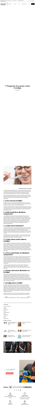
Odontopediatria (6, 314)
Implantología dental (6, 312)
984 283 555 (27, 294)
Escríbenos (24, 403)
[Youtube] (33, 0)
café (14, 262)
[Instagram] (31, 0)
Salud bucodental (6, 318)
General (5, 311)
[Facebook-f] (29, 0)
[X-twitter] (30, 0)
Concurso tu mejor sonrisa (7, 306)
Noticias (5, 313)
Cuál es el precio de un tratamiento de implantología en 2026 (12, 331)
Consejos (5, 307)
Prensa (5, 317)
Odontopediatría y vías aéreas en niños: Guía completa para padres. (12, 323)
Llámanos (10, 403)
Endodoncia (5, 308)
